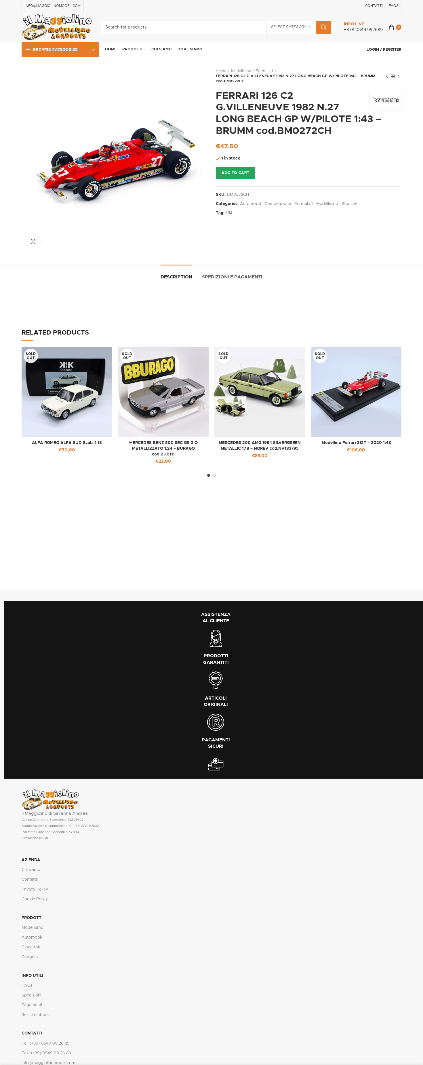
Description (176, 277)
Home (221, 71)
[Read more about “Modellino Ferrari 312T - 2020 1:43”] (397, 356)
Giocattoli (31, 947)
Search (323, 27)
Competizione (277, 204)
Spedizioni (31, 995)
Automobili (250, 204)
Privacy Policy (35, 889)
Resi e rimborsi (35, 1015)
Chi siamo (31, 870)
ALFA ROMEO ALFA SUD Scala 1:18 (67, 443)
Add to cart (235, 173)
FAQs (27, 986)
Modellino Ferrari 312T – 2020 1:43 (356, 443)
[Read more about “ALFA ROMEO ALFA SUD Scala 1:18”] (108, 356)
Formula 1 (264, 71)
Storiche (349, 204)
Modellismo (241, 71)
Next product (398, 76)
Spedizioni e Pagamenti (232, 277)
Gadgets (30, 957)
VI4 (229, 213)
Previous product (387, 76)
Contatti (29, 880)
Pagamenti (32, 1005)
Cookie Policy (35, 899)
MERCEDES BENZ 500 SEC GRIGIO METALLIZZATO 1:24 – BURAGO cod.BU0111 (163, 448)
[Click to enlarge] (33, 241)
